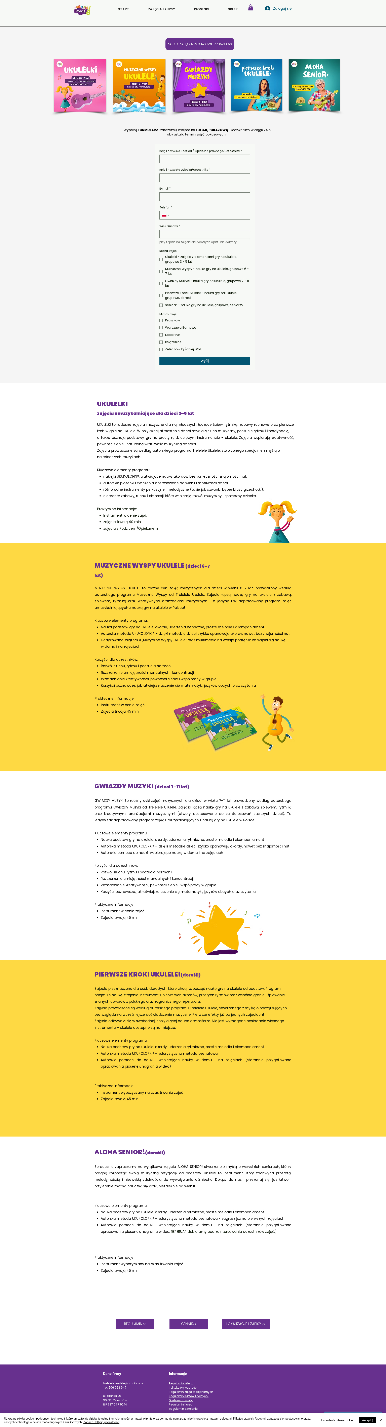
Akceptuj (367, 1420)
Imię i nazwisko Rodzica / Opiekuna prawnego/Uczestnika (200, 151)
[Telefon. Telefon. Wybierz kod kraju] (166, 215)
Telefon (165, 207)
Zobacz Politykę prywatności (101, 1422)
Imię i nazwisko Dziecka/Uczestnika (184, 170)
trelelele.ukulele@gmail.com (123, 1383)
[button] (233, 9)
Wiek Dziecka (169, 226)
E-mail (165, 189)
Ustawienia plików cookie (337, 1420)
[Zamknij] (381, 1420)
